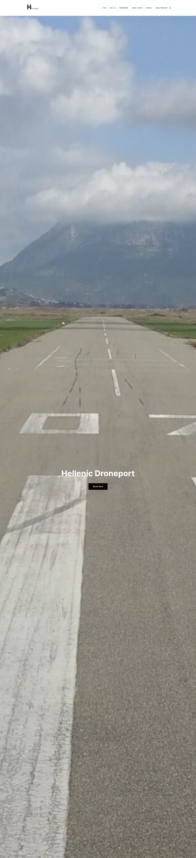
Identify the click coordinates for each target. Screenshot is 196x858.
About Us (112, 8)
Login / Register (161, 8)
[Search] (170, 8)
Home (104, 8)
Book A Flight (137, 8)
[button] (98, 486)
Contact (149, 8)
